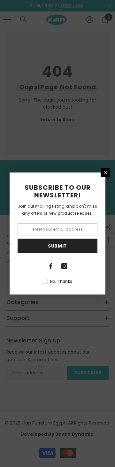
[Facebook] (50, 266)
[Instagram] (64, 266)
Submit (57, 246)
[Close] (105, 172)
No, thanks (61, 281)
